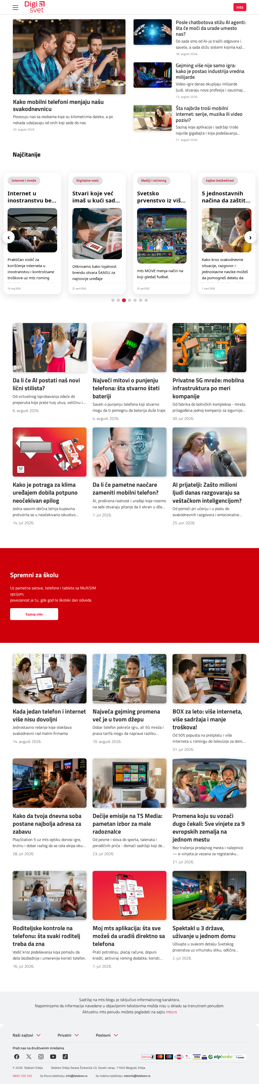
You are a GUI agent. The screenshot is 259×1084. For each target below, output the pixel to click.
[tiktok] (65, 1056)
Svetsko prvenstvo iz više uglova (160, 196)
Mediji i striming (153, 180)
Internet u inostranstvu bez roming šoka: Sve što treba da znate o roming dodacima (31, 196)
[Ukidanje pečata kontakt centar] (148, 1056)
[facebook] (17, 1056)
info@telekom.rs (77, 1075)
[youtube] (53, 1056)
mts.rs (171, 1012)
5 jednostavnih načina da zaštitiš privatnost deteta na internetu (226, 196)
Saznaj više (34, 614)
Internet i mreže (24, 180)
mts (239, 7)
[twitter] (29, 1056)
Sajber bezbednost (220, 180)
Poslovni (103, 1035)
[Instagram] (41, 1056)
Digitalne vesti (87, 180)
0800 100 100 (22, 1075)
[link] (32, 233)
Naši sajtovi (23, 1035)
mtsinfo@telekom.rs (137, 1075)
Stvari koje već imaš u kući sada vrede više (95, 196)
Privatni (64, 1035)
